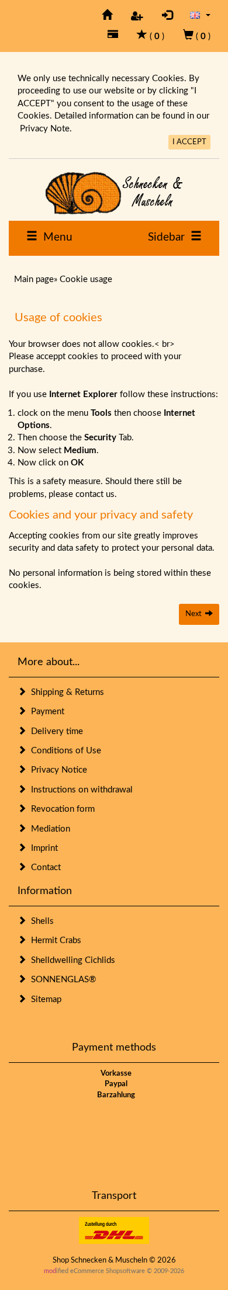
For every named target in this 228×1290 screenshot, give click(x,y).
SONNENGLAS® (61, 979)
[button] (200, 15)
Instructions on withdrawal (79, 789)
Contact (43, 867)
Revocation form (60, 809)
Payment (45, 711)
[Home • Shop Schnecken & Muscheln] (114, 193)
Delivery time (54, 731)
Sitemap (43, 999)
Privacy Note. (46, 128)
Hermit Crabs (53, 940)
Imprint (42, 848)
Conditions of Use (63, 750)
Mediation (48, 829)
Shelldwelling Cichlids (70, 960)
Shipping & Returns (65, 692)
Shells (40, 921)
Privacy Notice (56, 770)
